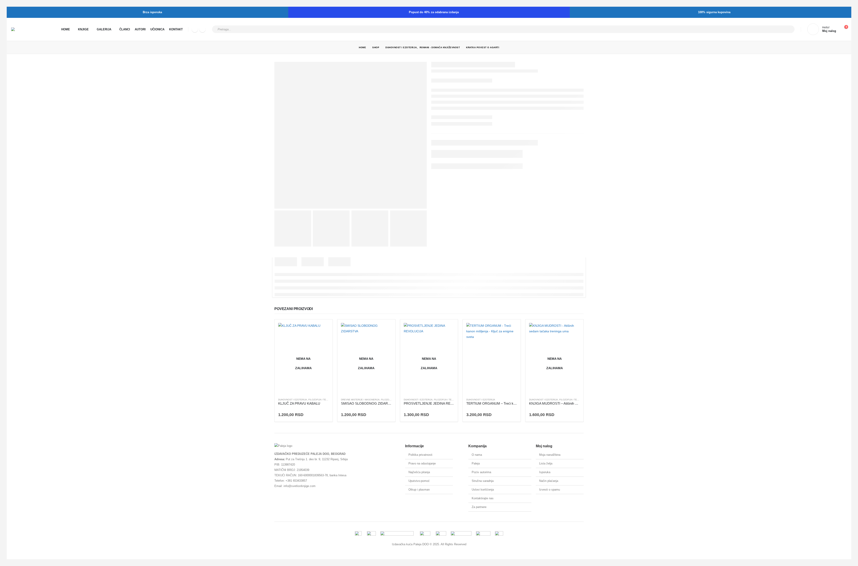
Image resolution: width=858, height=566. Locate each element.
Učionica (157, 29)
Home (65, 29)
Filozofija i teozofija (322, 399)
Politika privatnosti (420, 454)
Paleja (476, 463)
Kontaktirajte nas (483, 498)
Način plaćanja (548, 481)
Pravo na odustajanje (422, 463)
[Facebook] (195, 29)
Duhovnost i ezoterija (292, 399)
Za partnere (479, 507)
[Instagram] (202, 29)
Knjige (83, 29)
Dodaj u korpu (510, 330)
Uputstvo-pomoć (419, 481)
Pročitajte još (322, 330)
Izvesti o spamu (549, 489)
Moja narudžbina (549, 454)
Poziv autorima (481, 472)
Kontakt (176, 29)
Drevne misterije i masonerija (360, 399)
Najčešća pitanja (419, 472)
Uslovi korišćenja (483, 489)
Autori (140, 29)
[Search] (788, 29)
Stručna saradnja (483, 481)
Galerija (104, 29)
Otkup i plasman (419, 489)
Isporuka (544, 472)
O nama (477, 454)
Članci (124, 29)
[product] (491, 358)
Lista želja (545, 463)
